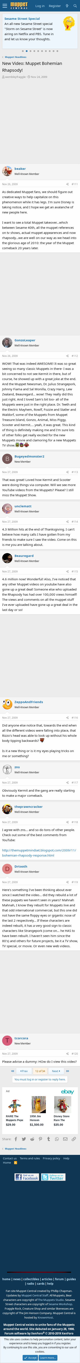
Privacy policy (51, 1158)
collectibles (31, 1279)
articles (47, 1279)
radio (30, 1284)
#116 (75, 717)
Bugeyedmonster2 (29, 456)
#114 (75, 521)
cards (40, 1284)
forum (59, 1279)
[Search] (75, 5)
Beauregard (24, 555)
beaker (20, 168)
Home (7, 1162)
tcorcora (21, 1038)
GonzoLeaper (25, 340)
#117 (75, 782)
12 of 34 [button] (40, 1071)
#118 (75, 822)
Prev (24, 1071)
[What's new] (67, 5)
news (16, 1279)
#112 (75, 356)
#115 (75, 571)
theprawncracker (29, 806)
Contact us (10, 1158)
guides (71, 1279)
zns (17, 767)
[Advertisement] (40, 121)
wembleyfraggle (15, 77)
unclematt (23, 506)
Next (55, 1071)
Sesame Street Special (22, 18)
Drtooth (21, 866)
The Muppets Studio (51, 1300)
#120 (75, 1054)
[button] (5, 5)
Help (66, 1158)
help (50, 1284)
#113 (75, 472)
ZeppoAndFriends (29, 702)
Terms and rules (30, 1158)
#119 (75, 882)
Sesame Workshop (60, 1304)
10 (57, 51)
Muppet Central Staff (35, 1295)
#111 (75, 184)
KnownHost (45, 1317)
